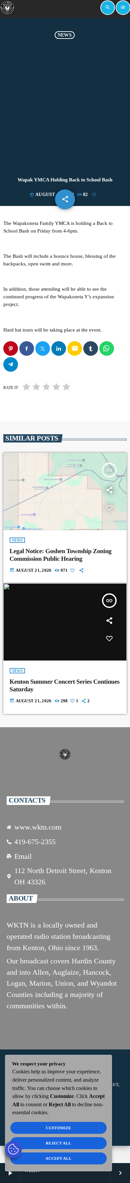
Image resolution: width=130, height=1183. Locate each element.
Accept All (58, 1158)
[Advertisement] (65, 107)
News (65, 35)
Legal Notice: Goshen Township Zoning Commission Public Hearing (61, 555)
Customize (58, 1128)
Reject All (58, 1143)
